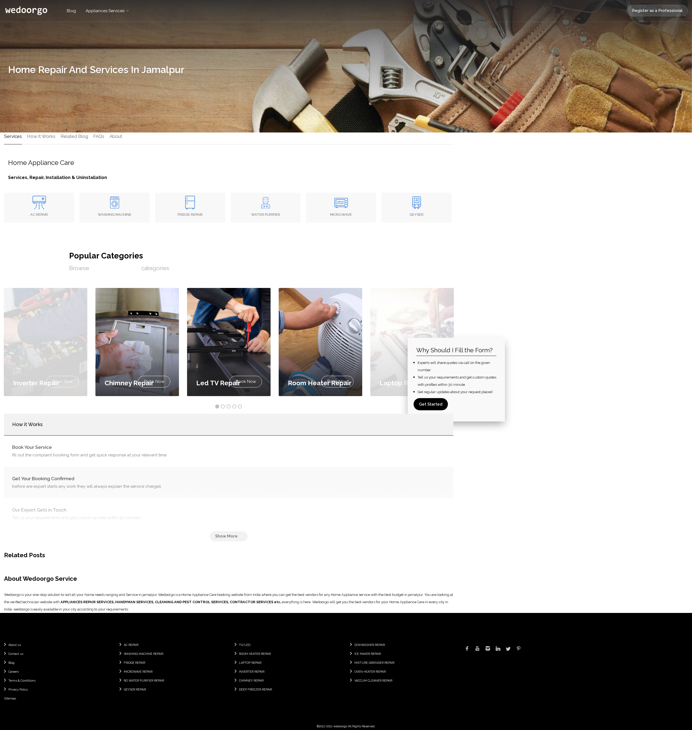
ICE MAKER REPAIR (367, 654)
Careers (13, 671)
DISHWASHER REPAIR (369, 645)
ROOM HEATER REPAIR (255, 654)
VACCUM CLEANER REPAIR (373, 680)
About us (14, 645)
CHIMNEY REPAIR (251, 680)
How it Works (41, 136)
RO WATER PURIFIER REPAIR (144, 680)
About (115, 136)
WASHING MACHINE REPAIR (143, 654)
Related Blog (74, 136)
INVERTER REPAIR (251, 671)
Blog (71, 10)
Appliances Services (105, 10)
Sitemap (10, 698)
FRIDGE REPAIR (134, 663)
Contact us (15, 654)
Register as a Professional (657, 10)
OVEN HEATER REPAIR (370, 671)
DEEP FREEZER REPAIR (255, 689)
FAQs (98, 136)
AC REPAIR (131, 645)
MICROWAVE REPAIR (138, 671)
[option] (229, 342)
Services (13, 136)
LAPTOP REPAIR (250, 663)
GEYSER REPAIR (135, 689)
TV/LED (244, 645)
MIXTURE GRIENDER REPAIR (374, 663)
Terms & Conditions (21, 680)
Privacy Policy (18, 689)
